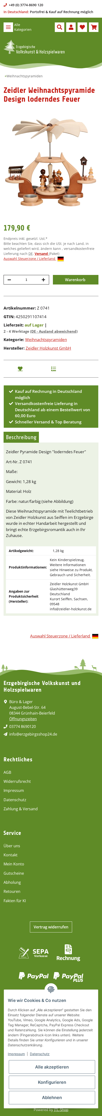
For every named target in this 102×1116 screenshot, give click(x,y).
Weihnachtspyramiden (46, 339)
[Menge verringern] (9, 279)
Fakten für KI (15, 900)
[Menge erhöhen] (43, 279)
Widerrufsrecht (17, 781)
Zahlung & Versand (21, 808)
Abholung (12, 882)
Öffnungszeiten (23, 718)
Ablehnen (52, 1097)
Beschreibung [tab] (21, 437)
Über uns (12, 845)
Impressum (14, 790)
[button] (59, 27)
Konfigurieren (52, 1082)
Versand (42, 253)
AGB (7, 772)
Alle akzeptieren (52, 1066)
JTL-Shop (61, 1109)
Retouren (12, 891)
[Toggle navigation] (8, 27)
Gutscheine (14, 873)
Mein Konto (14, 864)
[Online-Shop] (34, 47)
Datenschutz (15, 799)
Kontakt (11, 855)
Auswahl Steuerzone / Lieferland (30, 258)
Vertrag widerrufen (51, 927)
